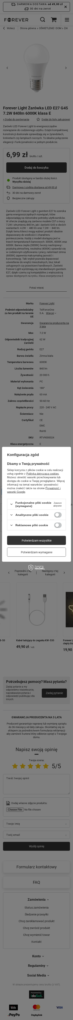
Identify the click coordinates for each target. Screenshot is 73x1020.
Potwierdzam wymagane (36, 552)
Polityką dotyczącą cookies (42, 473)
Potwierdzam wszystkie (37, 540)
